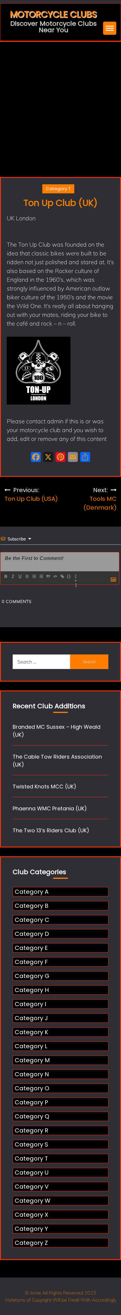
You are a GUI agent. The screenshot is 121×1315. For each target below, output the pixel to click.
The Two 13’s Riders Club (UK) (51, 830)
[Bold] (5, 576)
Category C (32, 920)
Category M (32, 1060)
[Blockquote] (47, 576)
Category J (31, 1018)
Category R (31, 1130)
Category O (32, 1088)
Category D (32, 934)
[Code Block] (54, 576)
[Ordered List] (33, 576)
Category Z (31, 1243)
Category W (33, 1201)
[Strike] (26, 576)
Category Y (31, 1229)
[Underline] (19, 576)
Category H (32, 990)
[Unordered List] (40, 576)
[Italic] (12, 576)
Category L (31, 1046)
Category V (32, 1186)
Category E (31, 948)
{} (69, 576)
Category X (31, 1215)
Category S (31, 1144)
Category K (31, 1032)
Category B (31, 906)
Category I (30, 1004)
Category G (32, 976)
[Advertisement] (60, 105)
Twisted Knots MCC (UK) (44, 786)
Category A (31, 892)
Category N (32, 1074)
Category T (58, 188)
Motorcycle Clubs (53, 14)
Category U (31, 1172)
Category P (31, 1102)
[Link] (61, 576)
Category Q (32, 1116)
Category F (31, 962)
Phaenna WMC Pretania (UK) (50, 808)
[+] (76, 577)
